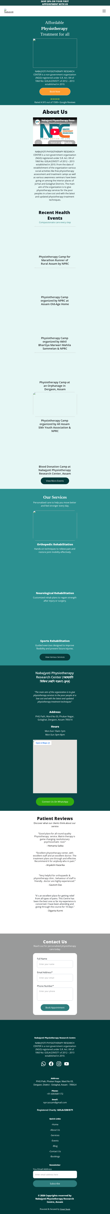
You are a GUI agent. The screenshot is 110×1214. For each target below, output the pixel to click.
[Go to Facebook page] (51, 1064)
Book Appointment (55, 1007)
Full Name (42, 958)
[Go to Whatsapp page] (43, 1064)
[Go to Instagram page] (59, 1064)
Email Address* (45, 972)
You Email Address (42, 1169)
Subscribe (55, 1183)
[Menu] (104, 11)
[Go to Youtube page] (66, 1064)
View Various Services (55, 657)
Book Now (55, 91)
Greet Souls (65, 1209)
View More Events (55, 480)
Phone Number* (45, 986)
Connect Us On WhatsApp (55, 801)
